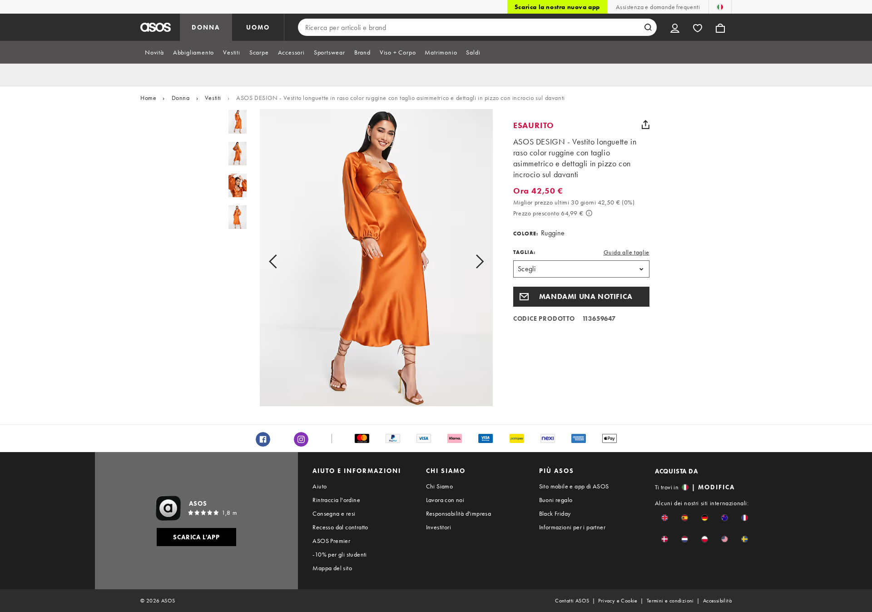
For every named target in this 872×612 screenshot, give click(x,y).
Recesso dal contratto (340, 527)
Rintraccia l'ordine (336, 500)
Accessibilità (717, 600)
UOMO (258, 27)
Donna (181, 98)
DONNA (206, 27)
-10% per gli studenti (339, 554)
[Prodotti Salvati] (697, 27)
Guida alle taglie (626, 252)
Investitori (438, 527)
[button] (581, 297)
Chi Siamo (439, 486)
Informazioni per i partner (572, 527)
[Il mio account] (675, 27)
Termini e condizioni (670, 600)
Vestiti (213, 98)
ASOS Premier (331, 541)
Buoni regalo (556, 500)
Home (148, 98)
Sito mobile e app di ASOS (574, 486)
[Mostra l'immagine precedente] (283, 261)
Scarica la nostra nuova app (557, 7)
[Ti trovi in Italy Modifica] (720, 7)
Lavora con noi (445, 500)
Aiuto (319, 486)
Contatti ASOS (572, 600)
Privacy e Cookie (617, 600)
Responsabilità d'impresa (458, 513)
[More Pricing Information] (589, 213)
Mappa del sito (332, 568)
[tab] (154, 52)
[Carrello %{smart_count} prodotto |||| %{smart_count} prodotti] (720, 27)
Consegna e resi (333, 513)
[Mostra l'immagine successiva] (469, 261)
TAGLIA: (524, 252)
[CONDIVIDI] (646, 124)
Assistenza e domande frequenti (658, 7)
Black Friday (555, 513)
